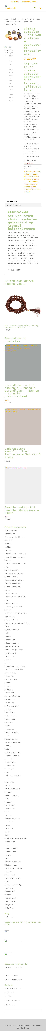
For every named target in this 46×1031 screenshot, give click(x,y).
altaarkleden (10, 534)
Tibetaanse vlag (11, 865)
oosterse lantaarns (12, 775)
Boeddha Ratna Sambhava (14, 580)
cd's (6, 600)
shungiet (8, 815)
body (6, 567)
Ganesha (8, 636)
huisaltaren (9, 676)
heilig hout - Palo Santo (15, 666)
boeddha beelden (11, 577)
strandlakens (10, 842)
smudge (7, 835)
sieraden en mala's (18, 19)
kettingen (8, 689)
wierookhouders (11, 901)
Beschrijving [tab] (12, 201)
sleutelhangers (11, 828)
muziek (7, 749)
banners (8, 560)
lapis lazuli (10, 719)
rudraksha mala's (11, 795)
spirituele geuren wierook (15, 838)
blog (6, 917)
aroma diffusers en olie (14, 557)
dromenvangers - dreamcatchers (17, 623)
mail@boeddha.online (13, 988)
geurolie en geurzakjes (14, 650)
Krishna (8, 709)
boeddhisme (33, 182)
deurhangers (9, 616)
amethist (36, 171)
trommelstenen (29, 189)
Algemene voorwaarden (13, 967)
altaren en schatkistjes (14, 537)
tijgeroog (8, 871)
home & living (10, 673)
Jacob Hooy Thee (11, 679)
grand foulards (11, 653)
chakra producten (30, 174)
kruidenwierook (11, 716)
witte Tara (9, 908)
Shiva (7, 812)
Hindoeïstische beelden (14, 669)
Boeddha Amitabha (11, 570)
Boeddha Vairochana (12, 587)
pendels (8, 779)
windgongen (9, 905)
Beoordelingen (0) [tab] (14, 205)
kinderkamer (9, 693)
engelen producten (12, 630)
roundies (8, 792)
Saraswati (8, 802)
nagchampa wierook (12, 756)
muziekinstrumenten (12, 752)
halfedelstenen (30, 187)
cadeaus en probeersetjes (15, 597)
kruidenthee (9, 712)
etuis (7, 633)
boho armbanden (11, 593)
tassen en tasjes (11, 848)
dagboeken (8, 610)
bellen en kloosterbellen (15, 563)
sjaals (7, 825)
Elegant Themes (23, 1025)
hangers (8, 663)
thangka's (8, 855)
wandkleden (9, 888)
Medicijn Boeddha (11, 732)
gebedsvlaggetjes (11, 643)
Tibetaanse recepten (13, 862)
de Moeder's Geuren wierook (16, 613)
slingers (8, 832)
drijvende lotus (11, 620)
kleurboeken (9, 703)
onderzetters (10, 769)
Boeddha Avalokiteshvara (14, 573)
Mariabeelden (10, 729)
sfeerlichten (10, 808)
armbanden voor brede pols (15, 554)
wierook (8, 895)
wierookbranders (11, 898)
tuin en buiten (11, 875)
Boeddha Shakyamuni (12, 583)
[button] (19, 30)
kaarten (8, 683)
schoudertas (9, 805)
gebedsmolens (10, 640)
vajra (7, 881)
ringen (7, 785)
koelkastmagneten (11, 706)
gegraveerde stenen (31, 176)
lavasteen (8, 722)
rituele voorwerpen (12, 789)
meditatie (8, 736)
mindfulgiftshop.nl (12, 742)
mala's (7, 726)
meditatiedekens (11, 739)
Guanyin (8, 659)
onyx (6, 772)
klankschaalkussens (12, 696)
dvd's (7, 626)
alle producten (11, 530)
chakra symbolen (30, 184)
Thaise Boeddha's (11, 852)
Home (6, 19)
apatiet (8, 547)
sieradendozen (10, 822)
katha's (8, 686)
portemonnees (10, 782)
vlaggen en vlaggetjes (14, 885)
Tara (6, 845)
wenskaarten (9, 891)
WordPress (25, 1028)
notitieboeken (10, 762)
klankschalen (10, 699)
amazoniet (8, 540)
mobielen (8, 746)
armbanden (8, 550)
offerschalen (10, 765)
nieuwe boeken (10, 759)
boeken (7, 590)
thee (6, 858)
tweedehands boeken (12, 878)
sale (6, 799)
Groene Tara (9, 656)
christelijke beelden (13, 607)
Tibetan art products (13, 868)
